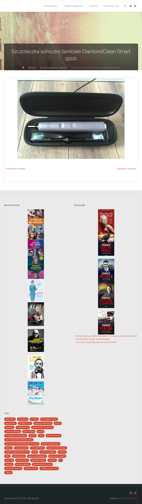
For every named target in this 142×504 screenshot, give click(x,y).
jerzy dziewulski (53, 435)
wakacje (9, 464)
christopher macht (49, 419)
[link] (125, 6)
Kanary (8, 448)
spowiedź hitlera (38, 460)
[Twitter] (135, 6)
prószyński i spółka (57, 456)
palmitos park (19, 456)
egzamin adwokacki (43, 423)
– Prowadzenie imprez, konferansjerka (92, 339)
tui (60, 460)
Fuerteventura (23, 427)
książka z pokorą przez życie (17, 452)
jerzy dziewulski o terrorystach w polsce (22, 444)
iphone (32, 435)
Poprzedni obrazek (15, 168)
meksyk (62, 452)
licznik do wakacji (48, 452)
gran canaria (29, 431)
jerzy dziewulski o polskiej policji (19, 440)
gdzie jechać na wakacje (42, 427)
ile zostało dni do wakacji (16, 435)
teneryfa (52, 460)
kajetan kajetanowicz (50, 444)
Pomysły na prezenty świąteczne (53, 68)
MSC (7, 456)
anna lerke (22, 419)
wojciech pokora (22, 464)
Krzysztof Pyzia (37, 448)
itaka (41, 435)
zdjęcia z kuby (31, 468)
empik (57, 423)
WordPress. (132, 498)
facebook (9, 427)
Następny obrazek (126, 168)
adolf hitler (10, 419)
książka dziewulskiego (57, 448)
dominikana (10, 423)
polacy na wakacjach (37, 456)
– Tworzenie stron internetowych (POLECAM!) (95, 342)
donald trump (25, 423)
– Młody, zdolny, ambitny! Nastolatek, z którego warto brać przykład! (105, 336)
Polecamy (32, 68)
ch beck (34, 419)
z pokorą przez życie (49, 468)
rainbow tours (22, 460)
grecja (40, 431)
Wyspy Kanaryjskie (13, 468)
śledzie (8, 472)
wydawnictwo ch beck (42, 464)
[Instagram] (130, 6)
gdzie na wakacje (13, 431)
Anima (122, 498)
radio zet (9, 460)
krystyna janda (21, 448)
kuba (35, 452)
